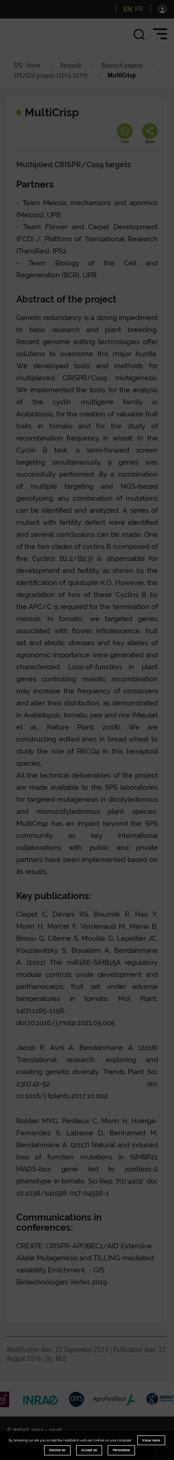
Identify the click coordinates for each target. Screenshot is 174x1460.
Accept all (89, 1450)
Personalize (121, 1450)
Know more (151, 1440)
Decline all (57, 1450)
